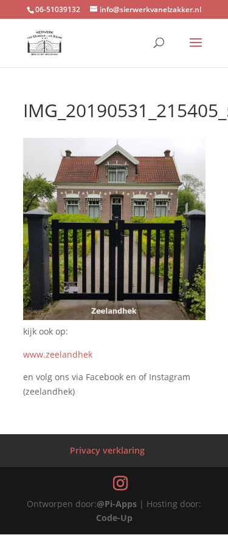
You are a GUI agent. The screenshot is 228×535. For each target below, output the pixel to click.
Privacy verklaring (107, 450)
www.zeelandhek (57, 354)
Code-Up (114, 517)
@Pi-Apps (117, 503)
